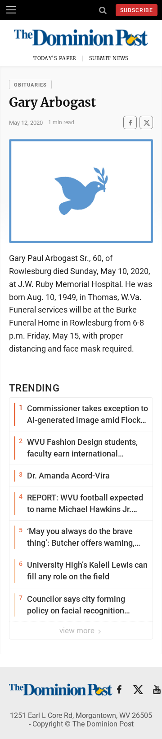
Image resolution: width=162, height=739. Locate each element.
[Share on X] (146, 123)
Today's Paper (54, 58)
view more (77, 630)
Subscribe (136, 10)
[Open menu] (11, 10)
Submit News (109, 58)
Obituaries (30, 85)
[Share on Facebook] (130, 123)
